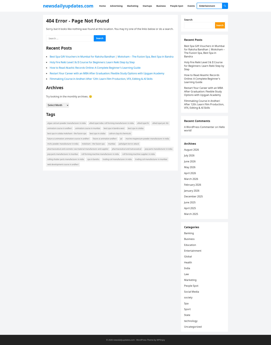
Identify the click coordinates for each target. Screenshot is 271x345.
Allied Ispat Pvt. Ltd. (160, 123)
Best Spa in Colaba (135, 128)
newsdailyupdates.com (68, 6)
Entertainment (192, 250)
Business (189, 239)
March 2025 (191, 214)
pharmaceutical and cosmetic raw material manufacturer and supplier (78, 149)
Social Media (191, 291)
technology (190, 321)
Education (190, 245)
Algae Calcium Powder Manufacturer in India (66, 123)
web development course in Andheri (63, 164)
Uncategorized (193, 326)
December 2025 (193, 196)
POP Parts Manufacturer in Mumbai (62, 154)
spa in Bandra (93, 159)
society (188, 297)
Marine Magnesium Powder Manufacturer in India (147, 138)
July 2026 (189, 155)
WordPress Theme (144, 339)
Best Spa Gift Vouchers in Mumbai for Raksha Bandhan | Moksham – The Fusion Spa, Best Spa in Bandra (111, 56)
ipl (121, 138)
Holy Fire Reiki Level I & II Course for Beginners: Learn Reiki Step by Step (92, 62)
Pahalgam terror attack (129, 143)
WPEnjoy (161, 339)
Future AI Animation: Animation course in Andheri (68, 138)
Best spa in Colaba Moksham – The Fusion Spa (66, 133)
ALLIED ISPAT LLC (143, 123)
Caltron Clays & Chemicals (120, 133)
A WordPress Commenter (199, 127)
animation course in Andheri (59, 128)
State (187, 315)
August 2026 (191, 149)
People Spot (191, 285)
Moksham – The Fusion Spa (93, 143)
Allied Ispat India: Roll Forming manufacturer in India (111, 123)
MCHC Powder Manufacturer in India (62, 143)
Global (188, 256)
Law (186, 274)
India (187, 268)
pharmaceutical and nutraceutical (126, 149)
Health (188, 262)
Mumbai (111, 143)
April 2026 (190, 173)
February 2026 (192, 184)
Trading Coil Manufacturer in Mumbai (151, 159)
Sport (187, 309)
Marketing (190, 280)
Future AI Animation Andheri (105, 138)
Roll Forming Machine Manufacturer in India (100, 154)
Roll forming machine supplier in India (138, 154)
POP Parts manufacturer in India (158, 149)
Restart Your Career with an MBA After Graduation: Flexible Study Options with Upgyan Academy (107, 73)
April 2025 (190, 208)
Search (188, 19)
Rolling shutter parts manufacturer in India (65, 159)
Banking (189, 233)
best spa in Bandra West (114, 128)
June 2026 (190, 161)
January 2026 (191, 190)
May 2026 (189, 167)
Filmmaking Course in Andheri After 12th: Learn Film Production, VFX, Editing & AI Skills (101, 79)
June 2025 (190, 202)
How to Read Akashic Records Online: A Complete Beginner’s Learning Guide (95, 67)
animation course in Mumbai (87, 128)
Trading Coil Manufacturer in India (117, 159)
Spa (186, 303)
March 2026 (191, 179)
